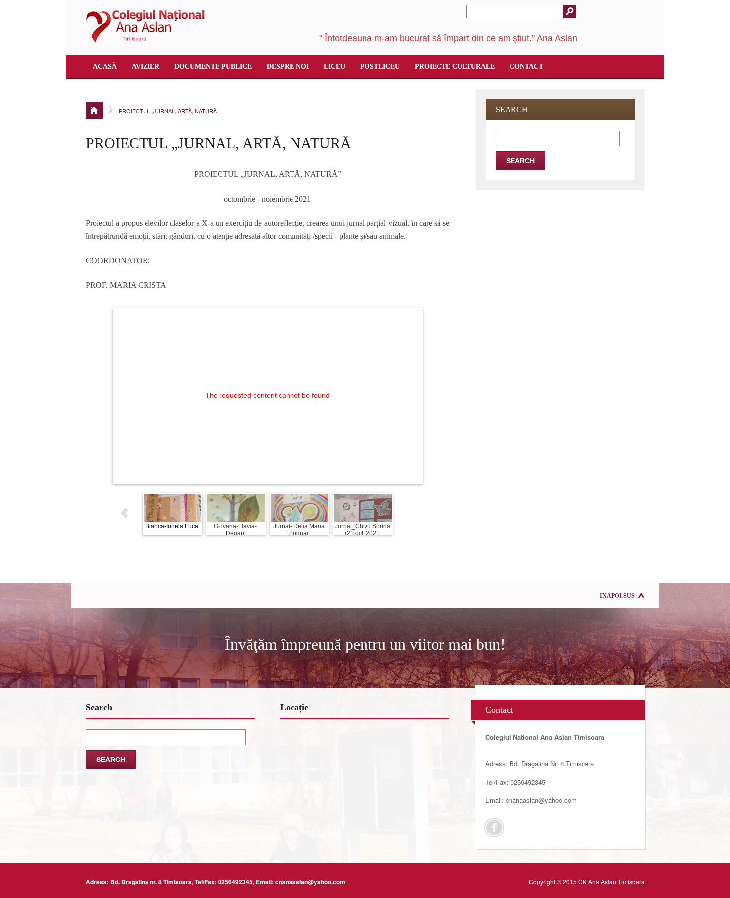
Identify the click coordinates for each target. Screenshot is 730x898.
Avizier (145, 66)
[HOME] (94, 110)
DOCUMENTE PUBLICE (213, 66)
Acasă (105, 66)
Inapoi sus (617, 595)
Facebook (494, 827)
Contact (526, 66)
